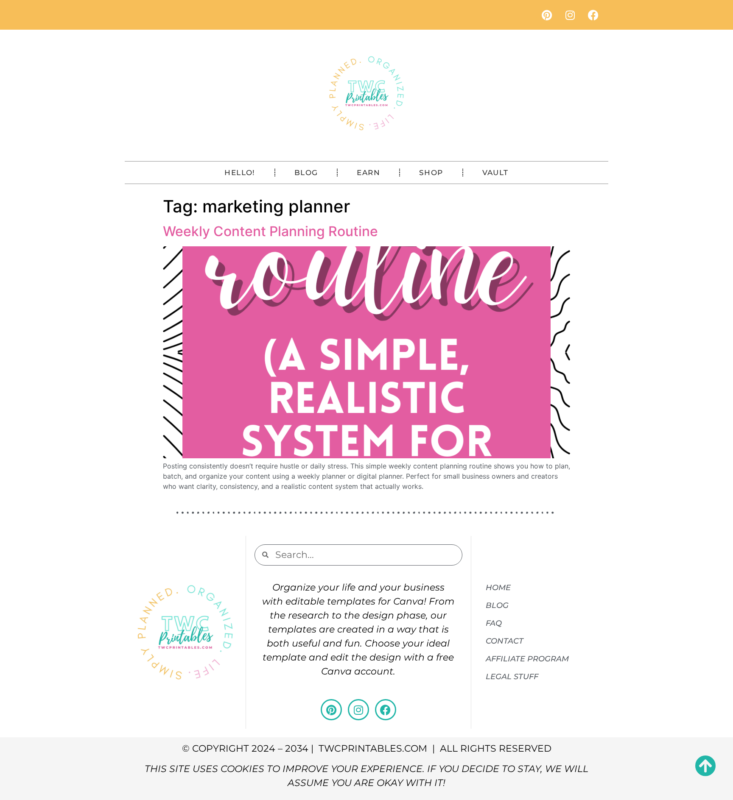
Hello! (239, 172)
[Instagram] (570, 14)
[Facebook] (593, 14)
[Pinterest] (546, 14)
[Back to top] (705, 765)
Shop (431, 172)
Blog (306, 172)
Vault (495, 172)
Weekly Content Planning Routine (270, 231)
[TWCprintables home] (366, 93)
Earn (368, 172)
